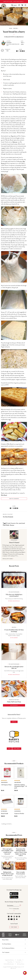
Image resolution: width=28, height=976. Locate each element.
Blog (10, 28)
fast (17, 523)
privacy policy (16, 908)
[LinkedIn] (8, 919)
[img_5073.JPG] (14, 193)
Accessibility (19, 960)
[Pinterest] (19, 916)
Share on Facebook (17, 51)
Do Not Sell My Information (9, 964)
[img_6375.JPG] (14, 441)
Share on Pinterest (20, 51)
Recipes (15, 28)
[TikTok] (11, 916)
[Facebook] (8, 916)
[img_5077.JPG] (14, 282)
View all (14, 721)
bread (8, 523)
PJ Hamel (8, 42)
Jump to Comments (14, 498)
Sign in (19, 5)
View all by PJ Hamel (8, 558)
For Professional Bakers (8, 948)
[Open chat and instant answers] (25, 973)
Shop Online (5, 939)
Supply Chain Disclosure (9, 960)
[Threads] (16, 916)
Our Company (5, 952)
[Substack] (16, 919)
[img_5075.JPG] (14, 225)
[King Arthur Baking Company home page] (3, 6)
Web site (14, 142)
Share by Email (12, 508)
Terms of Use (18, 962)
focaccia (13, 523)
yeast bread (22, 523)
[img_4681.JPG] (14, 465)
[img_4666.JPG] (14, 406)
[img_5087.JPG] (14, 368)
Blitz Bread (4, 495)
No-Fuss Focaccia (8, 516)
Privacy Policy (10, 962)
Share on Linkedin (22, 51)
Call (9, 748)
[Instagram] (14, 916)
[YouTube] (11, 919)
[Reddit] (14, 919)
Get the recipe (14, 705)
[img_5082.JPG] (14, 339)
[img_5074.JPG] (14, 309)
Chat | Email (17, 748)
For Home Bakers (6, 944)
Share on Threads (24, 51)
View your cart (22, 5)
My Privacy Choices (20, 964)
